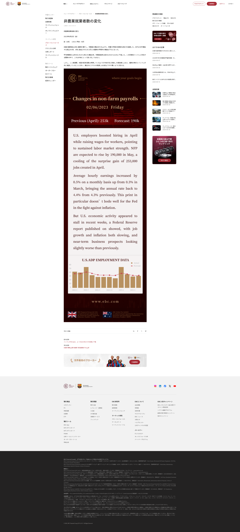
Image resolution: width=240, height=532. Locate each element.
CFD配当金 (93, 414)
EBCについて (94, 4)
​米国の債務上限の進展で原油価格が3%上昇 (76, 347)
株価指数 (66, 411)
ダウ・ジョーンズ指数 (158, 23)
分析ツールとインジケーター (72, 436)
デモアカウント (157, 18)
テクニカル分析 (50, 48)
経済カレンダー (50, 81)
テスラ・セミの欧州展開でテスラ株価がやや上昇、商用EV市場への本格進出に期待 (169, 110)
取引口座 (93, 405)
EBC (69, 523)
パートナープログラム (141, 439)
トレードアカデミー (79, 4)
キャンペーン (108, 4)
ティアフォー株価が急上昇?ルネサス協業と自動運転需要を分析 (169, 118)
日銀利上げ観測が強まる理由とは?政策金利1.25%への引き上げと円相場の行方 (169, 93)
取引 (65, 4)
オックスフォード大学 (141, 436)
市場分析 (66, 442)
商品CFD (166, 18)
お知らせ (137, 419)
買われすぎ (155, 26)
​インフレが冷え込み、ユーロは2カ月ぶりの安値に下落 (80, 342)
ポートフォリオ (165, 26)
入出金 (92, 411)
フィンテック (94, 419)
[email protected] (127, 493)
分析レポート (49, 52)
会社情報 (137, 405)
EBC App (66, 425)
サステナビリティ (140, 414)
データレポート (116, 422)
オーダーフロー (50, 70)
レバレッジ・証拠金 (96, 408)
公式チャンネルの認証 (141, 425)
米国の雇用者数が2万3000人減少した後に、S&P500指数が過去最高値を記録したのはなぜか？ (164, 51)
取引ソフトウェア (51, 67)
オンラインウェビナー (52, 32)
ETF (65, 416)
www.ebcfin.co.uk (138, 470)
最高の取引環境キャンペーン (166, 413)
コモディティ (67, 405)
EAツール (48, 74)
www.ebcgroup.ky (143, 472)
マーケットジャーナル (52, 56)
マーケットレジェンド (52, 26)
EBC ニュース (139, 416)
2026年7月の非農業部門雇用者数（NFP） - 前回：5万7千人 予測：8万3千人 (164, 58)
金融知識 (48, 22)
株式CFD (173, 18)
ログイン (222, 4)
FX (64, 408)
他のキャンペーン (163, 416)
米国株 (66, 414)
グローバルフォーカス (52, 44)
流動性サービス (95, 416)
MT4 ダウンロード (69, 428)
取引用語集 (49, 18)
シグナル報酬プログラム (165, 410)
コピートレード (122, 4)
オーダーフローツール (70, 439)
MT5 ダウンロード (69, 431)
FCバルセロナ (139, 433)
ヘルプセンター (139, 422)
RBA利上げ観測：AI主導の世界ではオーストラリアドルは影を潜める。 (164, 65)
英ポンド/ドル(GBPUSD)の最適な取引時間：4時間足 (164, 79)
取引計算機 (49, 77)
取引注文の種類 (157, 20)
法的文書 (137, 411)
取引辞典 (114, 405)
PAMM (66, 433)
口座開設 (211, 4)
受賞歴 (137, 408)
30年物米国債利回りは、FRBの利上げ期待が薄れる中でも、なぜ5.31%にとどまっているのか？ (164, 72)
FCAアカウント (199, 4)
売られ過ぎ (170, 23)
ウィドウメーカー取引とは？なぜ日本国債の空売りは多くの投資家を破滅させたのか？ (169, 127)
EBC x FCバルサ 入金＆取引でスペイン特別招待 (167, 406)
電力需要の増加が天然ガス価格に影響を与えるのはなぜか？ (169, 102)
